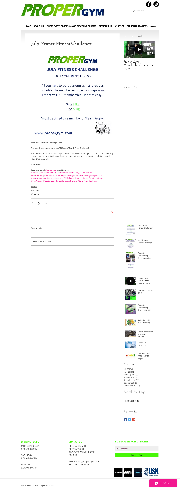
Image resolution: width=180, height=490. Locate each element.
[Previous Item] (128, 49)
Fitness (34, 186)
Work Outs (36, 190)
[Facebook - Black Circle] (148, 4)
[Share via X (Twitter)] (39, 203)
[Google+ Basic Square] (133, 419)
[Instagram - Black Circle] (156, 4)
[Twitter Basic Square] (129, 419)
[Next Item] (150, 49)
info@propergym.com (88, 461)
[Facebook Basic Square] (125, 419)
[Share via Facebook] (32, 203)
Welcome (35, 194)
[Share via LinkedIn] (46, 203)
